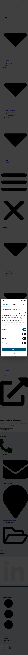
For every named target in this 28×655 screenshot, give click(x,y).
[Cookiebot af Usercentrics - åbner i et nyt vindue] (20, 301)
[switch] (24, 334)
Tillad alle (14, 349)
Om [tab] (23, 304)
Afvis (14, 353)
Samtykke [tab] (5, 304)
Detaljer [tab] (14, 304)
